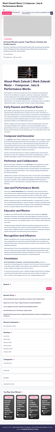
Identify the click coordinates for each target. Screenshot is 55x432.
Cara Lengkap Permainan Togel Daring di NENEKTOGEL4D (30, 12)
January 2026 (7, 345)
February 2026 (7, 342)
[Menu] (4, 9)
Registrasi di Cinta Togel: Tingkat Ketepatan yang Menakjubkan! (22, 303)
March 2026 (6, 339)
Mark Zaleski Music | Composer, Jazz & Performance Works (22, 4)
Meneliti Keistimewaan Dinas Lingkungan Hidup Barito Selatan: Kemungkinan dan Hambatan (27, 315)
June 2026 (6, 336)
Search (6, 284)
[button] (8, 54)
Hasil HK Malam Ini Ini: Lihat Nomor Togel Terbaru (17, 310)
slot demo (6, 377)
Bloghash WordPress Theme (30, 429)
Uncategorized (7, 39)
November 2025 (7, 348)
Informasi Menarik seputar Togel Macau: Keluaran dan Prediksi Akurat (24, 299)
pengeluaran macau (8, 384)
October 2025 (7, 352)
